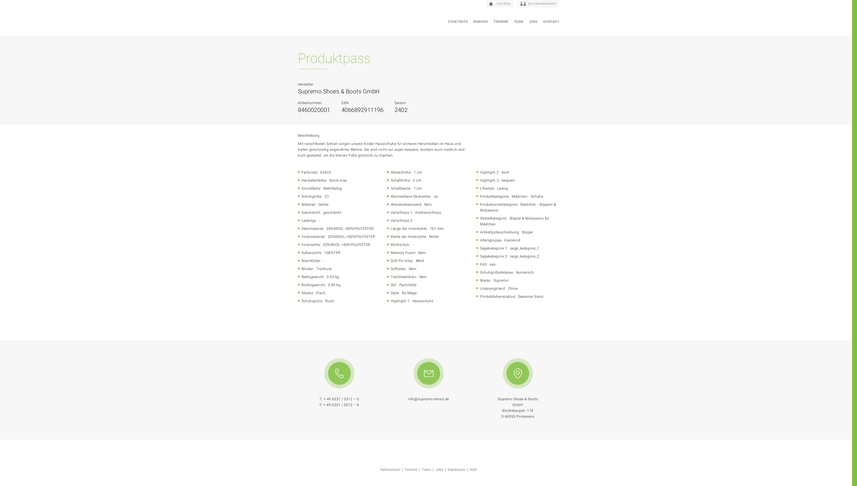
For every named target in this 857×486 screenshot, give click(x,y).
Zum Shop (504, 3)
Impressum (456, 469)
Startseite (458, 21)
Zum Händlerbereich (542, 3)
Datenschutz (390, 469)
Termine (500, 21)
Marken (480, 21)
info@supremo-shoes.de (428, 399)
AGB (473, 469)
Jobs (533, 21)
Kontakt (551, 21)
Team (518, 21)
